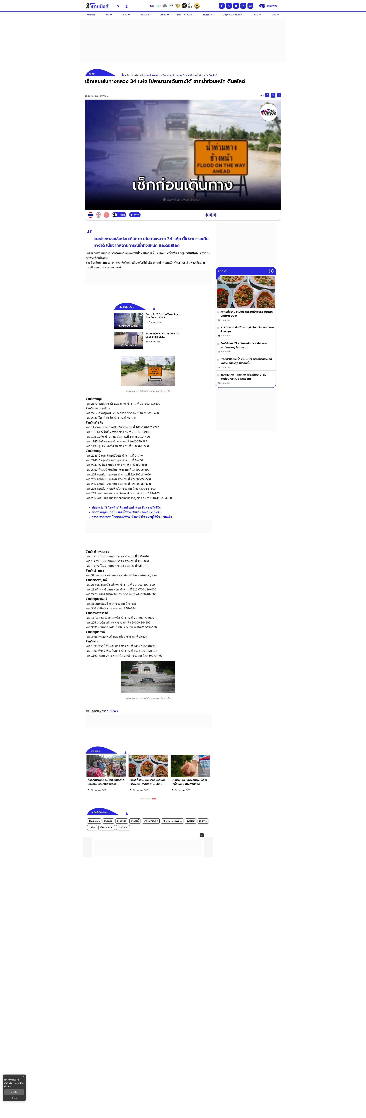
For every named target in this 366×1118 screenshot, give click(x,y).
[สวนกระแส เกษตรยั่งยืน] (190, 6)
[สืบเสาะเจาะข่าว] (152, 6)
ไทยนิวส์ (190, 821)
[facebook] (222, 6)
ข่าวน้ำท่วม (123, 827)
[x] (229, 6)
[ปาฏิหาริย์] (184, 6)
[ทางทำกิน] (178, 6)
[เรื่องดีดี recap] (158, 6)
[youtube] (236, 6)
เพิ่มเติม (7, 1086)
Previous (204, 750)
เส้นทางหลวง (106, 827)
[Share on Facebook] (267, 95)
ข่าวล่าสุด (121, 821)
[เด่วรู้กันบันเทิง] (165, 6)
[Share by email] (279, 95)
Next (209, 750)
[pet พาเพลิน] (171, 6)
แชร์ (262, 95)
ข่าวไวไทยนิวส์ (151, 821)
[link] (148, 321)
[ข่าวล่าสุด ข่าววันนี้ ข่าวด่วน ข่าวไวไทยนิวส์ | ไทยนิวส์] (99, 6)
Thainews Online (172, 821)
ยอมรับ (14, 1092)
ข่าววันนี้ (135, 821)
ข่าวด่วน (108, 821)
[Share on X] (273, 95)
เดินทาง (203, 821)
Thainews (94, 821)
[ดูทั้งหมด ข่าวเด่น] (271, 271)
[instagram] (243, 6)
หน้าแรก (129, 75)
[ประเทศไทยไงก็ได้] (197, 6)
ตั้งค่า (14, 1098)
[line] (250, 6)
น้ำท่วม (92, 827)
